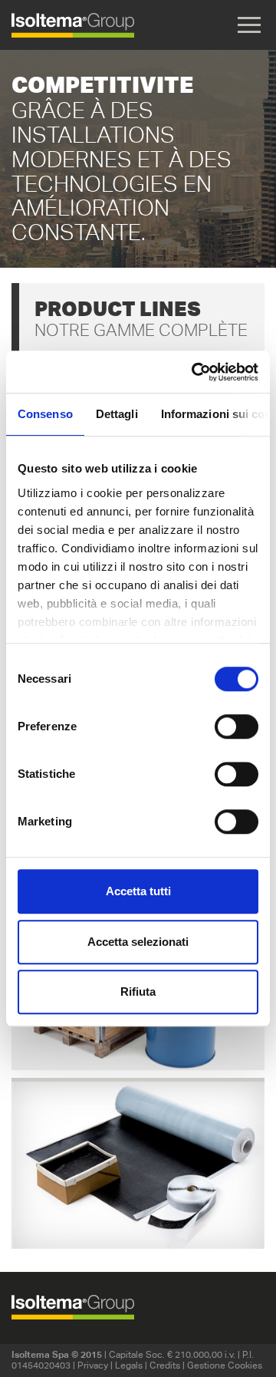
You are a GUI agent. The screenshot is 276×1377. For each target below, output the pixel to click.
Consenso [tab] (45, 413)
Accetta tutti (138, 891)
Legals (129, 1365)
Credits (165, 1365)
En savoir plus (138, 1203)
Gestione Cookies (224, 1365)
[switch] (236, 726)
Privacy (92, 1365)
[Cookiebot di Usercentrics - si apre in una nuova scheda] (194, 372)
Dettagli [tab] (117, 413)
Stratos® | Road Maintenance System (138, 1158)
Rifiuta (138, 991)
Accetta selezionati (138, 941)
